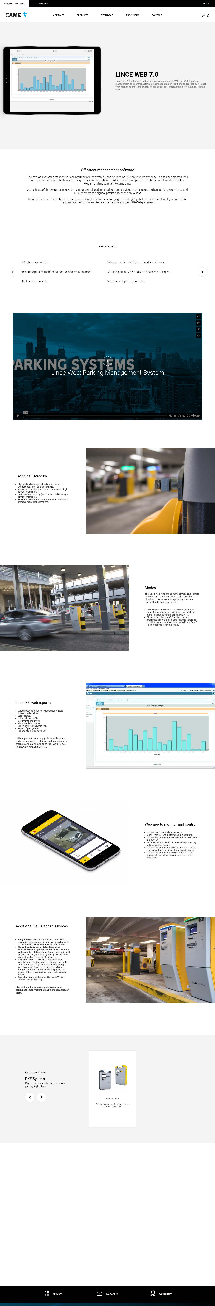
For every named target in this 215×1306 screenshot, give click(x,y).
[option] (54, 81)
